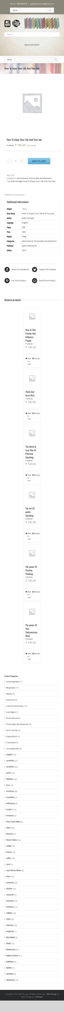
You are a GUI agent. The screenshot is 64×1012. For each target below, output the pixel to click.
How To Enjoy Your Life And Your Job (38, 213)
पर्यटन (8, 876)
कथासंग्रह (10, 791)
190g (24, 236)
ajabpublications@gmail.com (42, 4)
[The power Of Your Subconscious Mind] (32, 611)
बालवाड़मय (10, 901)
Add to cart (39, 161)
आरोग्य (8, 773)
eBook (9, 693)
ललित (8, 919)
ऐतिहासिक (9, 779)
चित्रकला (9, 834)
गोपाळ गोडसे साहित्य (13, 821)
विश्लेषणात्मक (10, 949)
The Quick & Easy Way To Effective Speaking (30, 452)
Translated (11, 742)
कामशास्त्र (10, 815)
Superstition (11, 736)
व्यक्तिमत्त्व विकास (12, 955)
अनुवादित (9, 754)
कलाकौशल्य (10, 797)
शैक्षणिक (9, 968)
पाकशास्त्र (10, 882)
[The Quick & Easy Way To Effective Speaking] (32, 433)
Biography (10, 687)
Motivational (22, 178)
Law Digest (11, 712)
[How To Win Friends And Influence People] (32, 316)
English (25, 222)
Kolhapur (39, 997)
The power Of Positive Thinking (31, 570)
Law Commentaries (14, 706)
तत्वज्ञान (9, 852)
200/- (24, 231)
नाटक (8, 864)
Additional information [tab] (15, 194)
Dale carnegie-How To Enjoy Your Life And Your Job (33, 181)
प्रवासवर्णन (10, 894)
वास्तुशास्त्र (10, 931)
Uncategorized (12, 748)
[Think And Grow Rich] (32, 378)
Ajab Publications (29, 245)
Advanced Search (32, 44)
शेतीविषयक (10, 961)
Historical (10, 699)
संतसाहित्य (9, 974)
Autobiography (13, 681)
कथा (8, 785)
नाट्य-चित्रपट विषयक (13, 870)
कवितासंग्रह (10, 803)
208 (23, 227)
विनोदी (8, 943)
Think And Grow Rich (29, 393)
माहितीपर (9, 913)
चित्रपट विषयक (11, 840)
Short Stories (12, 730)
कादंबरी (8, 809)
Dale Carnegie (28, 218)
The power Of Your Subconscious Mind (31, 630)
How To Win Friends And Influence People (30, 335)
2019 (24, 250)
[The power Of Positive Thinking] (32, 553)
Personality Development (40, 178)
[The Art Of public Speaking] (32, 495)
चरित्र (8, 828)
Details (36, 358)
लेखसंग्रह (9, 925)
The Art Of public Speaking (30, 512)
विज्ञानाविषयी (10, 937)
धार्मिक (8, 858)
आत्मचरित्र (10, 760)
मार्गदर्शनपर (10, 907)
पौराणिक (9, 888)
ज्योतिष (8, 846)
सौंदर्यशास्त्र (10, 980)
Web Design (52, 994)
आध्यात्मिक (10, 766)
